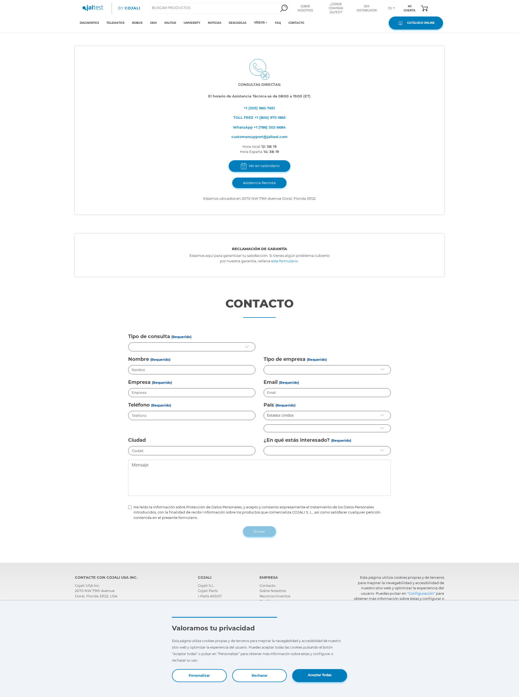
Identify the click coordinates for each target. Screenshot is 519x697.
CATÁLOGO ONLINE (419, 23)
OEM (153, 23)
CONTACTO (296, 23)
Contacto (267, 585)
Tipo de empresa (284, 359)
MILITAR (170, 23)
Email (271, 382)
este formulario (284, 261)
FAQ (278, 23)
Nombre (138, 359)
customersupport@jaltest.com (259, 137)
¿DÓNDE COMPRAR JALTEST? (336, 8)
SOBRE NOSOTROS (305, 8)
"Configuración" (421, 593)
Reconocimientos (275, 596)
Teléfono (139, 405)
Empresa (139, 382)
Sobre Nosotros (273, 590)
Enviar (259, 531)
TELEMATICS (115, 23)
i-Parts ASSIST (210, 596)
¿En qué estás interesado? (297, 440)
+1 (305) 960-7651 (259, 108)
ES (390, 8)
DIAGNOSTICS (89, 23)
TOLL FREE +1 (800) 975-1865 (259, 117)
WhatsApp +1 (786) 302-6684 (259, 127)
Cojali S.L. (206, 585)
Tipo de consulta (149, 336)
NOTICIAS (214, 23)
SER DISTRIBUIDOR (367, 8)
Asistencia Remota (259, 183)
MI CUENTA (409, 8)
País (269, 405)
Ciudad (137, 440)
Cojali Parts (208, 590)
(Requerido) (181, 337)
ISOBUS (137, 23)
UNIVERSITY (192, 23)
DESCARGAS (237, 23)
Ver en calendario (264, 165)
